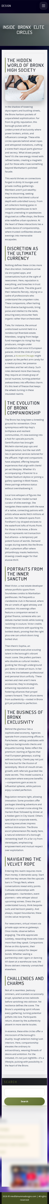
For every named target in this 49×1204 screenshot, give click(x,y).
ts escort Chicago (25, 355)
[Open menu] (43, 6)
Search (24, 1101)
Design (6, 5)
